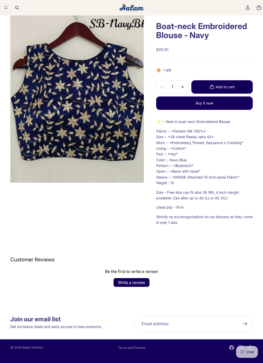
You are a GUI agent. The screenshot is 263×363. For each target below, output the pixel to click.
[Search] (17, 7)
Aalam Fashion (32, 347)
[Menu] (6, 8)
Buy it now (204, 103)
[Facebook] (232, 347)
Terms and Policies (131, 348)
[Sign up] (245, 323)
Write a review (131, 282)
